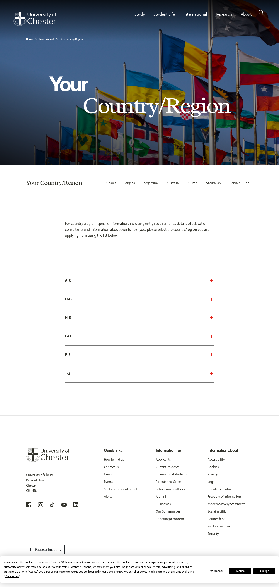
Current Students (167, 467)
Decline (240, 571)
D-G (68, 298)
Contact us (111, 467)
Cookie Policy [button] (114, 571)
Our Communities (168, 511)
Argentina (151, 183)
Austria (192, 183)
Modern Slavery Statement (226, 504)
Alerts (108, 496)
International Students (171, 474)
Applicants (163, 459)
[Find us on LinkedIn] (75, 504)
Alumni (161, 496)
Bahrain (235, 183)
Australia (172, 183)
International (46, 39)
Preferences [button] (12, 576)
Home (29, 39)
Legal (211, 482)
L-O (68, 336)
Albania (110, 183)
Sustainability (217, 511)
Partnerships (216, 519)
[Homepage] (34, 19)
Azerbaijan (213, 183)
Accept (264, 571)
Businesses (163, 504)
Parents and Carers (168, 482)
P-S (68, 354)
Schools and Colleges (170, 489)
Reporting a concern (170, 519)
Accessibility (216, 459)
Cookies (213, 467)
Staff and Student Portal (120, 489)
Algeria (130, 183)
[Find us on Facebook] (28, 504)
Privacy (213, 474)
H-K (68, 317)
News (108, 474)
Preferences (216, 571)
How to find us (114, 459)
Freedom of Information (224, 496)
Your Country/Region (71, 39)
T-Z (67, 373)
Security (213, 534)
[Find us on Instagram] (40, 504)
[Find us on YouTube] (64, 504)
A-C (68, 280)
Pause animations (45, 550)
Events (108, 482)
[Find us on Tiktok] (52, 504)
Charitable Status (219, 489)
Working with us (219, 526)
